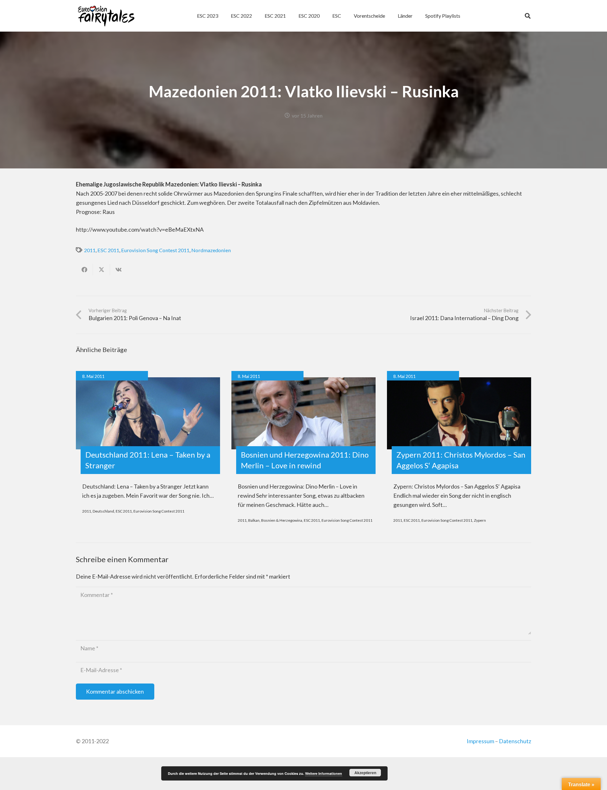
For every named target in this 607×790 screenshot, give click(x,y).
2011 (89, 250)
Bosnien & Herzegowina (281, 520)
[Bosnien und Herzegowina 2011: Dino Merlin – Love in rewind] (303, 413)
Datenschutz (515, 741)
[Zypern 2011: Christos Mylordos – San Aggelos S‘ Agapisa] (459, 413)
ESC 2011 (108, 250)
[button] (344, 16)
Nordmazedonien (211, 250)
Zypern (480, 520)
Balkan (254, 520)
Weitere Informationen (323, 773)
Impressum (480, 741)
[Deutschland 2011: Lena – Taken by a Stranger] (148, 413)
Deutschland (103, 511)
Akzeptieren (365, 772)
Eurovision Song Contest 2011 (155, 250)
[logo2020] (106, 16)
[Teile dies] (84, 269)
